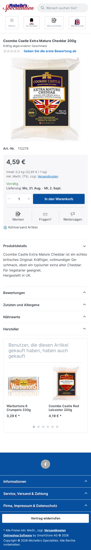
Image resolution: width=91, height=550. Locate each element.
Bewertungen (14, 293)
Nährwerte (11, 317)
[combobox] (62, 7)
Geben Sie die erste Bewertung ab (50, 51)
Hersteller (11, 329)
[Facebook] (45, 464)
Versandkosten (48, 176)
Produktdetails (15, 246)
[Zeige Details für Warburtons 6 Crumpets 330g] (24, 383)
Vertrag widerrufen (45, 518)
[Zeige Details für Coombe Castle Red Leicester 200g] (66, 383)
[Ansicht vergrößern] (45, 99)
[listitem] (45, 99)
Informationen (14, 481)
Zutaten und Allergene (21, 305)
